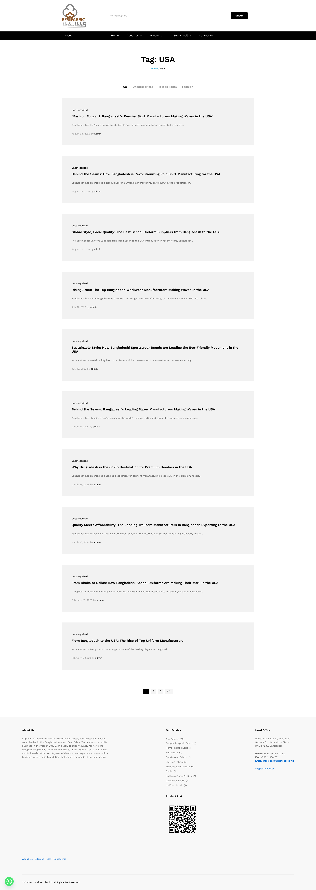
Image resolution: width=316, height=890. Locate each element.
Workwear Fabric (175, 780)
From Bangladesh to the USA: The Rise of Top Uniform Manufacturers (128, 641)
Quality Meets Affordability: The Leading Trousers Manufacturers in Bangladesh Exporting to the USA (153, 525)
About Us (27, 859)
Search (239, 15)
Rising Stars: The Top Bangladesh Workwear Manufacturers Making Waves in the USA (140, 290)
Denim (169, 771)
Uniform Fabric (174, 785)
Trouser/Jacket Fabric (178, 766)
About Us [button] (133, 35)
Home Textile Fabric (177, 747)
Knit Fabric (172, 752)
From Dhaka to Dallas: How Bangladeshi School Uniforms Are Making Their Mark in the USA (145, 583)
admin (97, 133)
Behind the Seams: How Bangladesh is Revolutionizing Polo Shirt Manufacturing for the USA (146, 174)
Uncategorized (143, 86)
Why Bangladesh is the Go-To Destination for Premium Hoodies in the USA (132, 467)
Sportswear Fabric (176, 757)
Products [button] (156, 35)
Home (115, 35)
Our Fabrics (172, 739)
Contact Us (206, 35)
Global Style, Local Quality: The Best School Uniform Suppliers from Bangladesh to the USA (146, 232)
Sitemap (39, 859)
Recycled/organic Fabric (179, 743)
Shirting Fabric (174, 762)
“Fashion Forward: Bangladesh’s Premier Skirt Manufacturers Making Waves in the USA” (142, 116)
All (125, 86)
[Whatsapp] (9, 881)
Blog (49, 859)
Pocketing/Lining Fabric (179, 776)
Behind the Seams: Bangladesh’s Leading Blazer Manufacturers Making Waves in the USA (143, 409)
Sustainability (182, 35)
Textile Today (167, 86)
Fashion (187, 86)
